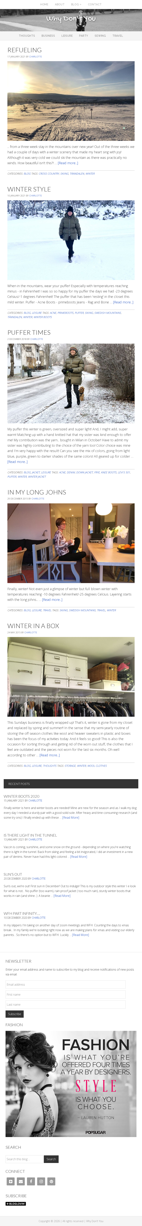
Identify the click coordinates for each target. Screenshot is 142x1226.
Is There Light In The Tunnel (30, 835)
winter (89, 173)
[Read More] (70, 817)
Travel (47, 610)
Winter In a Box (33, 625)
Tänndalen (77, 173)
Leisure (37, 313)
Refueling (24, 50)
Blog (27, 173)
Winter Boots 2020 (21, 796)
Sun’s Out (13, 874)
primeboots (65, 313)
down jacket (84, 472)
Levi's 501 (124, 472)
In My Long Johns (36, 492)
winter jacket (37, 476)
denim (71, 472)
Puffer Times (28, 332)
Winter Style (29, 189)
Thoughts (49, 765)
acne (53, 313)
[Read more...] (68, 163)
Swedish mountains (107, 313)
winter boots (42, 317)
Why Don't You (71, 19)
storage (70, 765)
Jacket (36, 472)
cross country (49, 173)
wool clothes (97, 765)
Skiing (64, 173)
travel (101, 610)
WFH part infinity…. (22, 913)
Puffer (79, 313)
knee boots (108, 472)
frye (97, 472)
